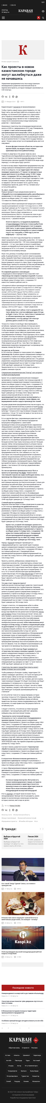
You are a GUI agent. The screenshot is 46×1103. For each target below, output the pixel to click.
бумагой (11, 543)
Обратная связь (14, 1048)
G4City (9, 119)
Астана (7, 1055)
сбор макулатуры (27, 574)
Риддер (17, 1081)
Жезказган (36, 1081)
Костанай (36, 1060)
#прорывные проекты (9, 821)
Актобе (8, 1060)
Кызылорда (34, 1071)
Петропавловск (12, 1076)
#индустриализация (9, 818)
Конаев (26, 1081)
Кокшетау (35, 1076)
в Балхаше (15, 224)
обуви (23, 473)
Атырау (10, 1066)
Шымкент (26, 1055)
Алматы (16, 1055)
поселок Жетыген (28, 158)
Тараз (28, 1060)
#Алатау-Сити (7, 815)
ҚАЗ (43, 2)
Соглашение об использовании (23, 1095)
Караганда (37, 1055)
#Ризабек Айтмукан (26, 821)
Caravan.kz (16, 107)
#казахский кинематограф (27, 818)
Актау (19, 1066)
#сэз (36, 821)
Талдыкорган (12, 1071)
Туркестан (25, 1076)
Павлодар (18, 1060)
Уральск (24, 1071)
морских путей (7, 739)
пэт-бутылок (29, 336)
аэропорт (10, 794)
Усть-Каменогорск (31, 1066)
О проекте (25, 1048)
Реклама (34, 1048)
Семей (8, 1081)
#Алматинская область (21, 815)
